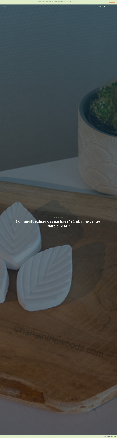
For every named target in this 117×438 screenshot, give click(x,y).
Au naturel (55, 217)
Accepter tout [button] (113, 436)
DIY (58, 217)
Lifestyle (62, 217)
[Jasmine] (5, 6)
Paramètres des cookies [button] (107, 436)
